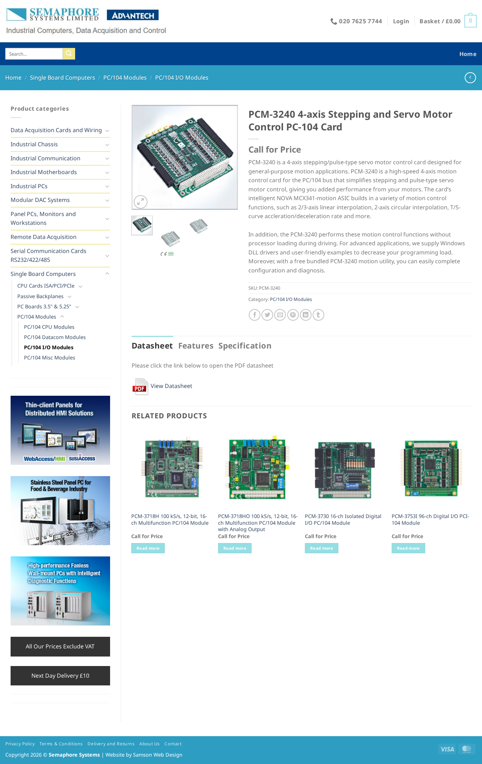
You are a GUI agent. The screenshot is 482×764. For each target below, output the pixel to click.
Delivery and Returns (111, 744)
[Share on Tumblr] (318, 315)
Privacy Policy (20, 744)
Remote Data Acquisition (44, 237)
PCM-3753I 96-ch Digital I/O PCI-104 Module (430, 519)
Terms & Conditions (61, 744)
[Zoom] (140, 202)
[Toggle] (107, 130)
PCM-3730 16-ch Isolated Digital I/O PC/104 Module (343, 519)
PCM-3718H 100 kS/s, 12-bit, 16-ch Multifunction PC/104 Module (170, 519)
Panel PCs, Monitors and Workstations (43, 218)
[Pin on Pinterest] (293, 315)
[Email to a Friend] (280, 315)
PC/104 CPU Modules (49, 327)
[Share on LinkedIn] (306, 315)
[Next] (226, 157)
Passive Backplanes (40, 296)
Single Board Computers (62, 77)
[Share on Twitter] (267, 315)
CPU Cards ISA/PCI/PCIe (45, 285)
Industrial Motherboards (44, 172)
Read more (148, 548)
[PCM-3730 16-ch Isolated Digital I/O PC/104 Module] (345, 469)
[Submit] (69, 54)
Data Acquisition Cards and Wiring (56, 130)
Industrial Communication (45, 158)
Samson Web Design (157, 754)
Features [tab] (196, 345)
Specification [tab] (245, 345)
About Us (149, 744)
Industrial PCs (29, 186)
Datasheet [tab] (152, 345)
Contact (172, 744)
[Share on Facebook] (254, 315)
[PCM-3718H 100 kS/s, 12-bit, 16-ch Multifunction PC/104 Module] (171, 469)
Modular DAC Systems (40, 200)
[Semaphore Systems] (86, 21)
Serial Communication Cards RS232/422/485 (48, 255)
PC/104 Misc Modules (49, 357)
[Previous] (142, 157)
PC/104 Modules (125, 77)
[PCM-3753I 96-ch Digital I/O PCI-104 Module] (431, 469)
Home (468, 54)
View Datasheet (170, 386)
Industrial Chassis (34, 144)
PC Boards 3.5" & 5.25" (44, 306)
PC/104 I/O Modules (182, 77)
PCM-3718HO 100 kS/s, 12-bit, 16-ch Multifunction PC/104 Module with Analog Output (258, 522)
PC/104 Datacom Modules (55, 337)
